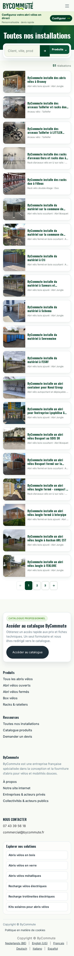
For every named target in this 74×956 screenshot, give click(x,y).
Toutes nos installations (21, 724)
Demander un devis (17, 736)
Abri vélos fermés (16, 692)
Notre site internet (16, 788)
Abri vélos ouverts (17, 685)
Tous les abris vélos (18, 679)
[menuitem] (15, 943)
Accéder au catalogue (27, 652)
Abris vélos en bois (21, 855)
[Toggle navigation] (67, 6)
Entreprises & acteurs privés (24, 794)
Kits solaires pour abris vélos (28, 906)
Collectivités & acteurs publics (26, 801)
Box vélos (10, 698)
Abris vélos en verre (22, 865)
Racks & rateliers (15, 704)
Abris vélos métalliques (24, 875)
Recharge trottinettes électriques (31, 896)
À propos (10, 782)
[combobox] (22, 51)
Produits (57, 49)
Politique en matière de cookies (25, 930)
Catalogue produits (17, 730)
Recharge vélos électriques (27, 886)
